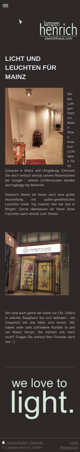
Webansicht (69, 448)
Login (74, 443)
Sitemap (36, 443)
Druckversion (17, 443)
